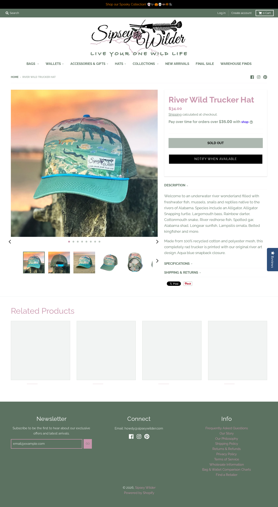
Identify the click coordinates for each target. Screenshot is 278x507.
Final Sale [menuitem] (205, 64)
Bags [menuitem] (31, 64)
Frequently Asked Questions (226, 428)
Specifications (177, 263)
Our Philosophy (226, 438)
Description (174, 185)
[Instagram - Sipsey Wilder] (259, 77)
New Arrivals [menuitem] (177, 64)
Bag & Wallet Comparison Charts (226, 469)
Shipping (175, 114)
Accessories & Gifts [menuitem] (87, 64)
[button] (216, 159)
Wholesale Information (226, 464)
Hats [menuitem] (119, 64)
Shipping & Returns (181, 272)
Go (88, 443)
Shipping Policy (226, 443)
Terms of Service (226, 459)
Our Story (227, 433)
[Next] (157, 241)
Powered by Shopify (139, 493)
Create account (241, 13)
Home (14, 77)
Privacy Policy (226, 454)
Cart (267, 13)
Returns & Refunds (226, 449)
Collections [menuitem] (144, 64)
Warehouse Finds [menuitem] (236, 64)
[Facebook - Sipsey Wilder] (252, 77)
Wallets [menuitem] (53, 64)
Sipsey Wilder (145, 487)
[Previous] (10, 241)
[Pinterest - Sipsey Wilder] (265, 77)
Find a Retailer (226, 475)
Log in (221, 13)
